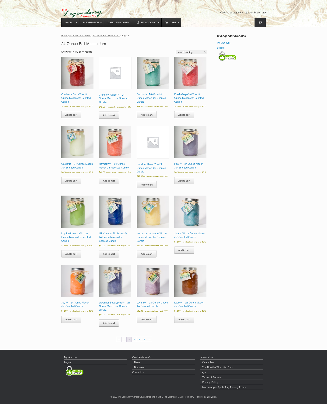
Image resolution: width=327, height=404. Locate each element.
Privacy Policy (210, 382)
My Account (223, 42)
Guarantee (208, 362)
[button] (260, 22)
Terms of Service (211, 377)
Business (139, 367)
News (137, 362)
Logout (220, 47)
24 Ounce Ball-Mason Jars (106, 35)
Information (206, 357)
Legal (203, 372)
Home (64, 35)
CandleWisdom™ (141, 357)
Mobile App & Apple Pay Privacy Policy (224, 387)
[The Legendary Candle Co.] (82, 13)
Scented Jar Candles (80, 35)
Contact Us (138, 372)
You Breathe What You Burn (217, 367)
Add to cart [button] (71, 114)
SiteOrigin (211, 396)
